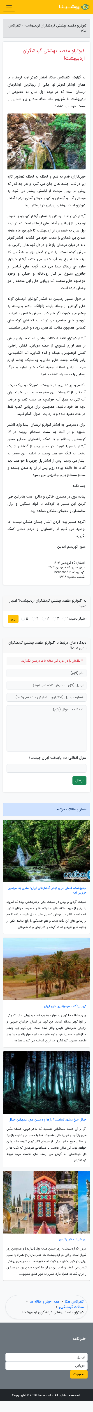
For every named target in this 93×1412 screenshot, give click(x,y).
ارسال (79, 780)
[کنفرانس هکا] (73, 7)
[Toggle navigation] (9, 7)
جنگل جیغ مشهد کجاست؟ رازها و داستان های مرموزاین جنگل (47, 1119)
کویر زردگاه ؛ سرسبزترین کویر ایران (65, 1006)
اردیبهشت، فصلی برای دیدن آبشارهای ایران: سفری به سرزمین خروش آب (47, 890)
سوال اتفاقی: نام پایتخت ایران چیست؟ (57, 757)
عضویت (79, 1374)
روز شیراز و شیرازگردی (72, 1239)
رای (13, 619)
